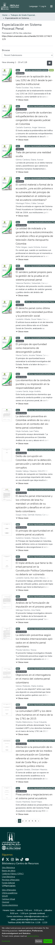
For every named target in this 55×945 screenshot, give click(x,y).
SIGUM (5, 896)
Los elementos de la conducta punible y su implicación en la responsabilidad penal (33, 384)
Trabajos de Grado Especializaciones (23, 15)
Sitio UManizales (9, 890)
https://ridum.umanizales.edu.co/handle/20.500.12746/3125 (27, 38)
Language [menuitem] (33, 6)
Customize (6, 941)
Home (5, 15)
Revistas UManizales (10, 879)
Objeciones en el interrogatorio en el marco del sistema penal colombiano (33, 678)
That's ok (48, 941)
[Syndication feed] (49, 63)
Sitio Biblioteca (8, 867)
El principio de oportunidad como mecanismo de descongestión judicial (31, 348)
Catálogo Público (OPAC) (13, 873)
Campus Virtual (8, 899)
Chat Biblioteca (8, 876)
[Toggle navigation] (51, 6)
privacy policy (33, 936)
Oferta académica (9, 893)
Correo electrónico (10, 905)
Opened (5, 902)
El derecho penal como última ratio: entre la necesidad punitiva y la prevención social (34, 311)
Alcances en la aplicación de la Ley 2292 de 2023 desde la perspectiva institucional (34, 80)
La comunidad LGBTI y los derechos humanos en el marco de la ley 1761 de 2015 (34, 714)
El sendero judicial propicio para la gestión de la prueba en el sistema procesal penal (34, 275)
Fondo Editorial (8, 883)
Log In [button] (43, 6)
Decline (39, 941)
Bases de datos (8, 870)
